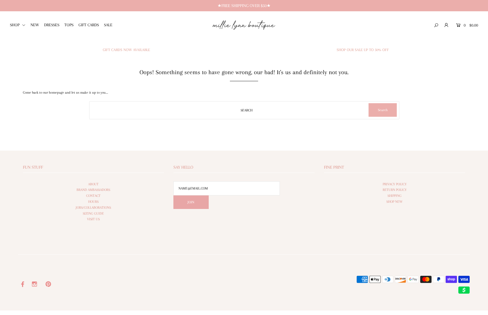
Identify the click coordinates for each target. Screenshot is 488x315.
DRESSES (51, 25)
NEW (34, 25)
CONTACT (93, 196)
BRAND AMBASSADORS (93, 190)
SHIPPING (394, 196)
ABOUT (93, 184)
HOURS (93, 202)
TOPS (68, 25)
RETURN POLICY (395, 190)
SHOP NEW (394, 202)
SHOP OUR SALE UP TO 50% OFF (363, 50)
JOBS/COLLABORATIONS (93, 208)
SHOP (15, 25)
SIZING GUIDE (93, 213)
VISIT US (93, 219)
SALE (108, 25)
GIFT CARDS (89, 25)
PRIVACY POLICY (395, 184)
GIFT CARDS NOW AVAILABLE (126, 50)
